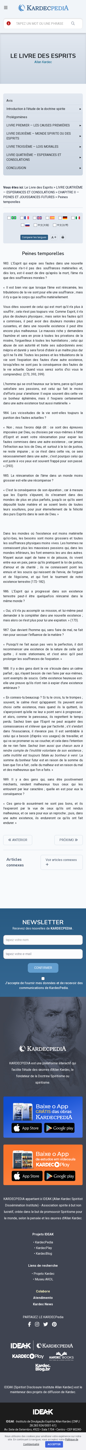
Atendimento (43, 1298)
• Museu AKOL (43, 1279)
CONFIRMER (43, 968)
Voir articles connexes (61, 860)
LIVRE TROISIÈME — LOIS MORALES (32, 147)
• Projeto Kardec (43, 1274)
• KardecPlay (43, 1248)
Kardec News (43, 1304)
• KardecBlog (43, 1253)
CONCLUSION (16, 168)
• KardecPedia (43, 1242)
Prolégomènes (16, 117)
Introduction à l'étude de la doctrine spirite (35, 109)
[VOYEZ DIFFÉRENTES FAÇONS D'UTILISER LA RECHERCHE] (9, 23)
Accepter (54, 1444)
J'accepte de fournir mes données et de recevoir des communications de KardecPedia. (44, 985)
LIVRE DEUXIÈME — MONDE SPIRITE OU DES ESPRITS (38, 136)
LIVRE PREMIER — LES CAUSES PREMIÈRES (38, 125)
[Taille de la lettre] (53, 237)
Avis (9, 100)
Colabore (43, 1291)
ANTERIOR (19, 840)
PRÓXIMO (67, 840)
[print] (63, 237)
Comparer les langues (34, 237)
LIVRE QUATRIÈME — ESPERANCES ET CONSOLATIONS (33, 157)
